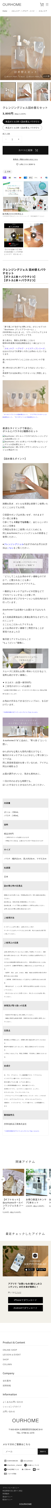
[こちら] (18, 1292)
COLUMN (7, 1364)
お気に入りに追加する (27, 164)
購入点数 (6, 134)
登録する (43, 1451)
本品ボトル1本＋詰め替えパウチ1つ (22, 122)
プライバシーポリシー (11, 1488)
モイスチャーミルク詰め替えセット (26, 417)
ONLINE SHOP (10, 1350)
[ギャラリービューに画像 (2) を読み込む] (24, 91)
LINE (38, 1469)
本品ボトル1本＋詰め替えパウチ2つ (22, 128)
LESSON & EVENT (12, 1355)
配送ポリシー (8, 1500)
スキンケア (43, 11)
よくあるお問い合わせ (13, 1402)
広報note (27, 1469)
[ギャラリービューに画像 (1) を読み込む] (8, 91)
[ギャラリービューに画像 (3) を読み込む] (40, 91)
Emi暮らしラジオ (33, 1465)
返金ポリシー (8, 1497)
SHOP (6, 1360)
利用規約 (6, 1494)
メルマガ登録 (11, 1473)
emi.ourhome (28, 1461)
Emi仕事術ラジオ (13, 1469)
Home (5, 11)
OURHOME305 (12, 1461)
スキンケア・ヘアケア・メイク (23, 11)
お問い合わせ (9, 1411)
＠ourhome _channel (14, 1465)
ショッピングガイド (12, 1407)
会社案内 (7, 1381)
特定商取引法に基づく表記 (12, 1491)
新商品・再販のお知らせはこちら (25, 159)
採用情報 (7, 1386)
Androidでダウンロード (26, 1308)
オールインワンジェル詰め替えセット (16, 414)
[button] (47, 4)
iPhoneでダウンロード (25, 1300)
